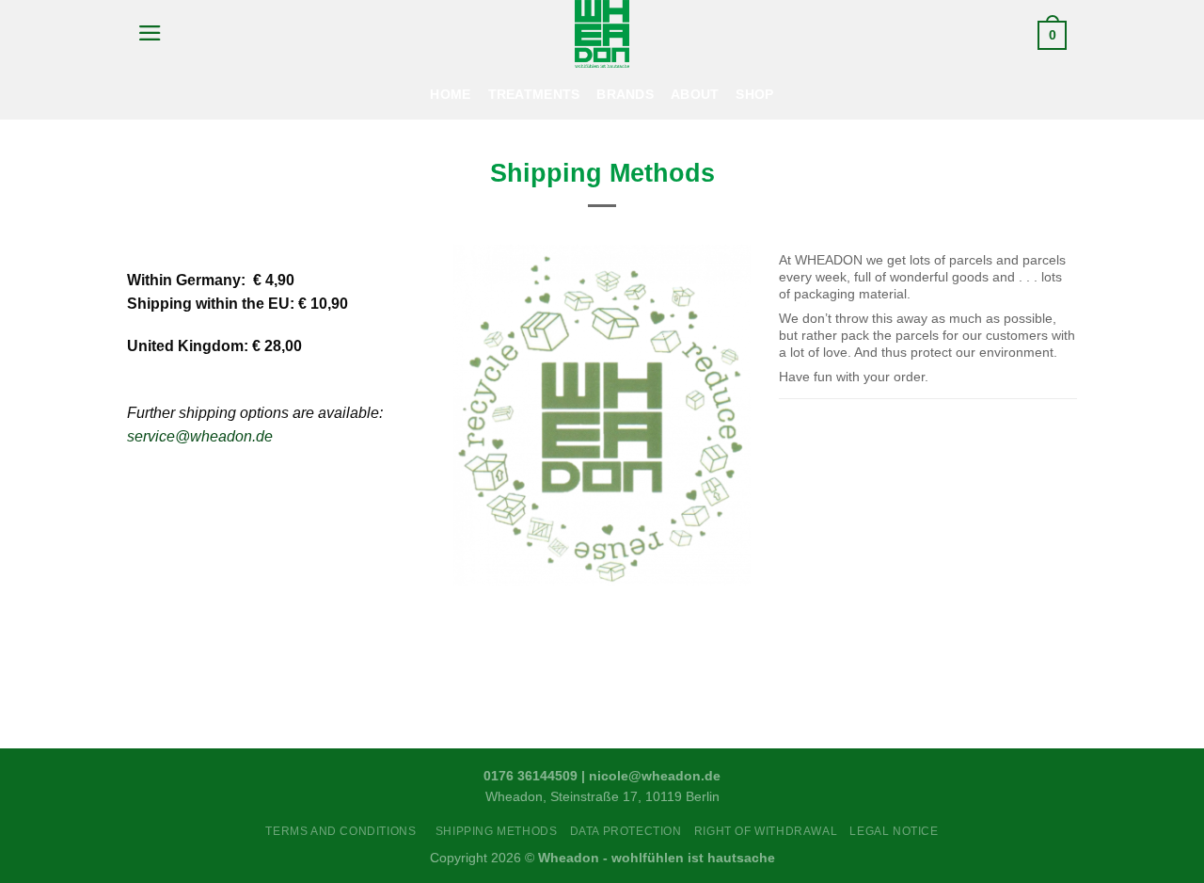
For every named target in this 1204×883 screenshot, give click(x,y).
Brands (625, 94)
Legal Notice (893, 831)
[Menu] (149, 33)
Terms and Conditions (343, 831)
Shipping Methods (497, 831)
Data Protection (626, 831)
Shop (754, 94)
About (695, 94)
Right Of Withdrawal (765, 831)
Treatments (534, 94)
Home (450, 94)
